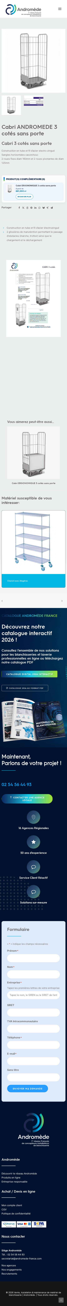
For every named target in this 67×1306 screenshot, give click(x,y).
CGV (4, 1209)
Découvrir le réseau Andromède (19, 1173)
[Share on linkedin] (35, 208)
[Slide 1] (11, 105)
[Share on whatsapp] (39, 208)
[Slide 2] (33, 101)
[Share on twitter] (23, 208)
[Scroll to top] (61, 1299)
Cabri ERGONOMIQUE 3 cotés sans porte (36, 185)
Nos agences (9, 1265)
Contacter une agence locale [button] (29, 798)
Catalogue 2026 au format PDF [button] (26, 688)
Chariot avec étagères (17, 580)
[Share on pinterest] (31, 208)
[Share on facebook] (19, 208)
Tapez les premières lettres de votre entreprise (33, 988)
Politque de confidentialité (16, 1213)
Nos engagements (12, 1269)
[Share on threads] (27, 208)
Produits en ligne (11, 1177)
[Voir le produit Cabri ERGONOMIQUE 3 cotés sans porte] (9, 188)
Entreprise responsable (14, 1181)
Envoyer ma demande (27, 1088)
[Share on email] (51, 208)
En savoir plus (24, 197)
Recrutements (9, 1273)
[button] (60, 9)
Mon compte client (12, 1205)
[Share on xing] (47, 208)
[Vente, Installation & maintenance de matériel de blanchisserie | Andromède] (23, 9)
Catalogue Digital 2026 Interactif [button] (29, 674)
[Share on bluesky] (43, 208)
